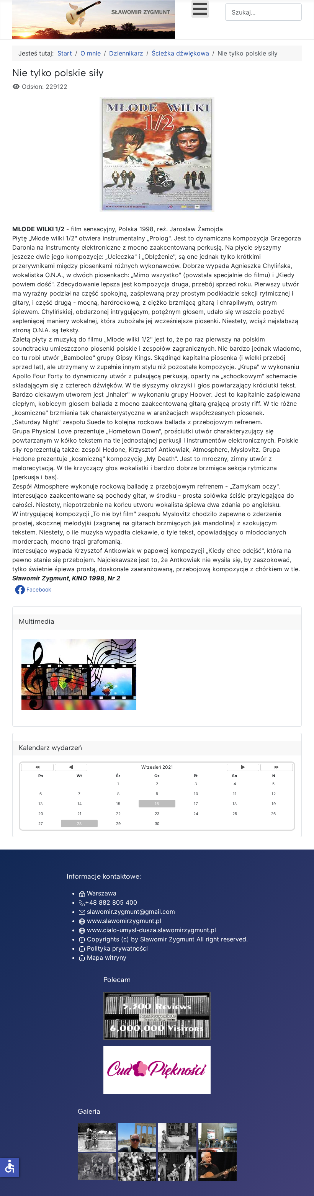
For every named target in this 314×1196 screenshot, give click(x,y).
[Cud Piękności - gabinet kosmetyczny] (157, 1070)
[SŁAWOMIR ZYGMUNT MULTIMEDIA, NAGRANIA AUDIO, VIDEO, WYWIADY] (79, 708)
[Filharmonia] (217, 1166)
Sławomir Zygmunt (166, 939)
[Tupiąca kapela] (177, 1166)
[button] (34, 590)
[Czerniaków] (97, 1137)
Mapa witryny (105, 957)
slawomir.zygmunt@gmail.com (131, 911)
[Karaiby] (137, 1137)
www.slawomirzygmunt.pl (124, 921)
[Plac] (137, 1166)
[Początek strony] (300, 1182)
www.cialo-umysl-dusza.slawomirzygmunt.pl (151, 930)
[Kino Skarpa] (217, 1137)
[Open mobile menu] (200, 9)
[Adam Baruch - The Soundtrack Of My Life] (157, 1015)
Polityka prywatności (116, 948)
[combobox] (263, 12)
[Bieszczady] (97, 1166)
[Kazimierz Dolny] (177, 1137)
